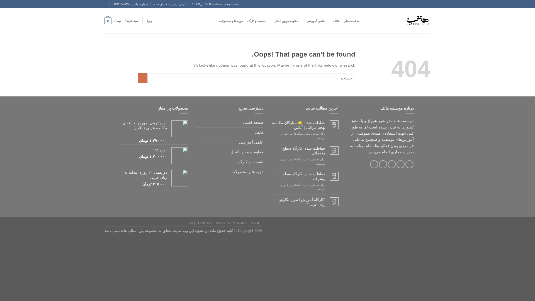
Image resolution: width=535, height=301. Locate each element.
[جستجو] (364, 21)
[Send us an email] (102, 6)
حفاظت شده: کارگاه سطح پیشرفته (303, 176)
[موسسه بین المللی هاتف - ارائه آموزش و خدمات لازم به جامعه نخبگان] (403, 20)
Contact (205, 223)
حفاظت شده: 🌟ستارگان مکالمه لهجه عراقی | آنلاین (298, 125)
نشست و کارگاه (256, 21)
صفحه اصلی (351, 21)
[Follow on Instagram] (401, 164)
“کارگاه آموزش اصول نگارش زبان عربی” (301, 202)
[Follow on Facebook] (409, 164)
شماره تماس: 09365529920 (130, 4)
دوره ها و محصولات (231, 21)
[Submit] (142, 78)
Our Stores (238, 223)
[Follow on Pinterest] (374, 164)
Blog (220, 223)
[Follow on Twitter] (392, 164)
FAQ (192, 223)
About (257, 223)
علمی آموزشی (316, 21)
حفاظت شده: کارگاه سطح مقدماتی (303, 150)
